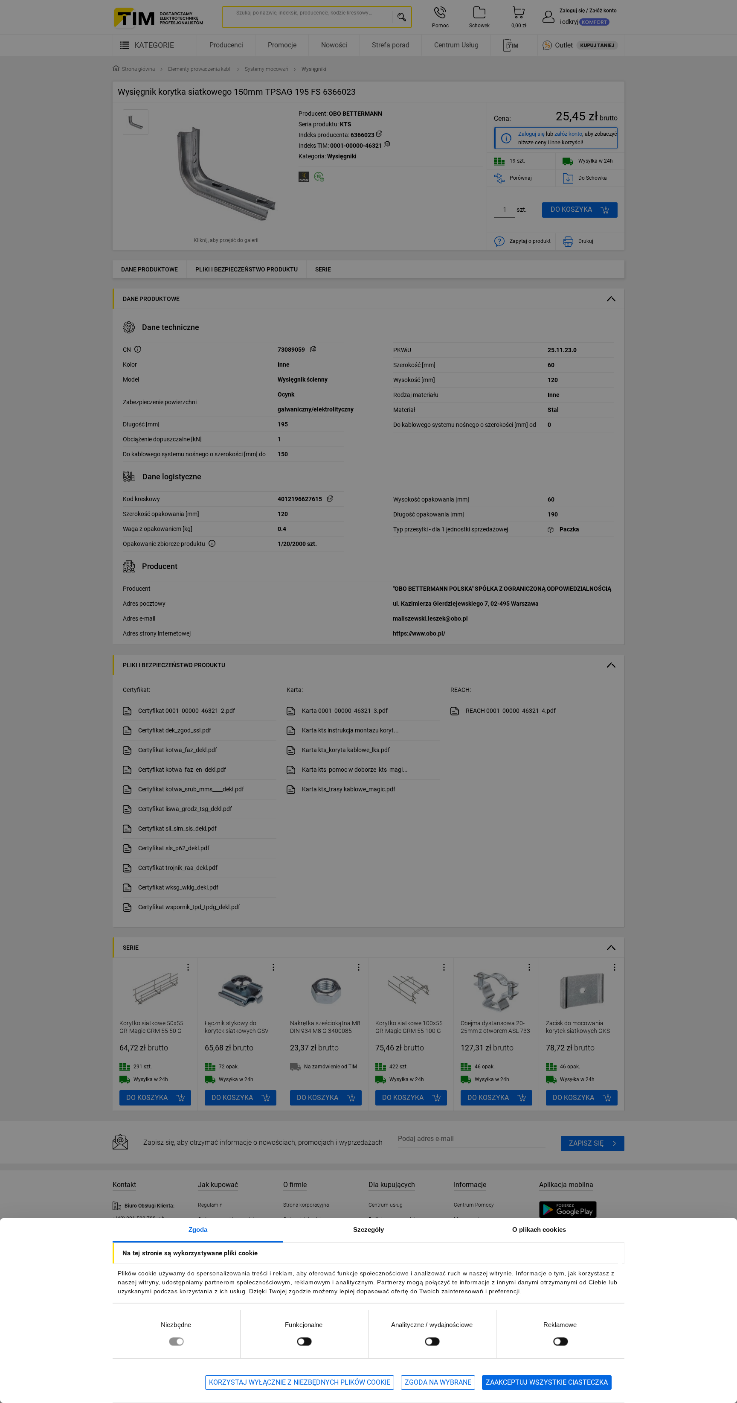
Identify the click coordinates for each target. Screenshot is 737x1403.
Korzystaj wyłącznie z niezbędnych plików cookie (299, 1382)
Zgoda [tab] (198, 1229)
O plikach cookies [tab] (539, 1229)
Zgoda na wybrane (438, 1382)
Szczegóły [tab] (368, 1229)
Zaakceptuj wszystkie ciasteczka (547, 1382)
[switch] (304, 1341)
